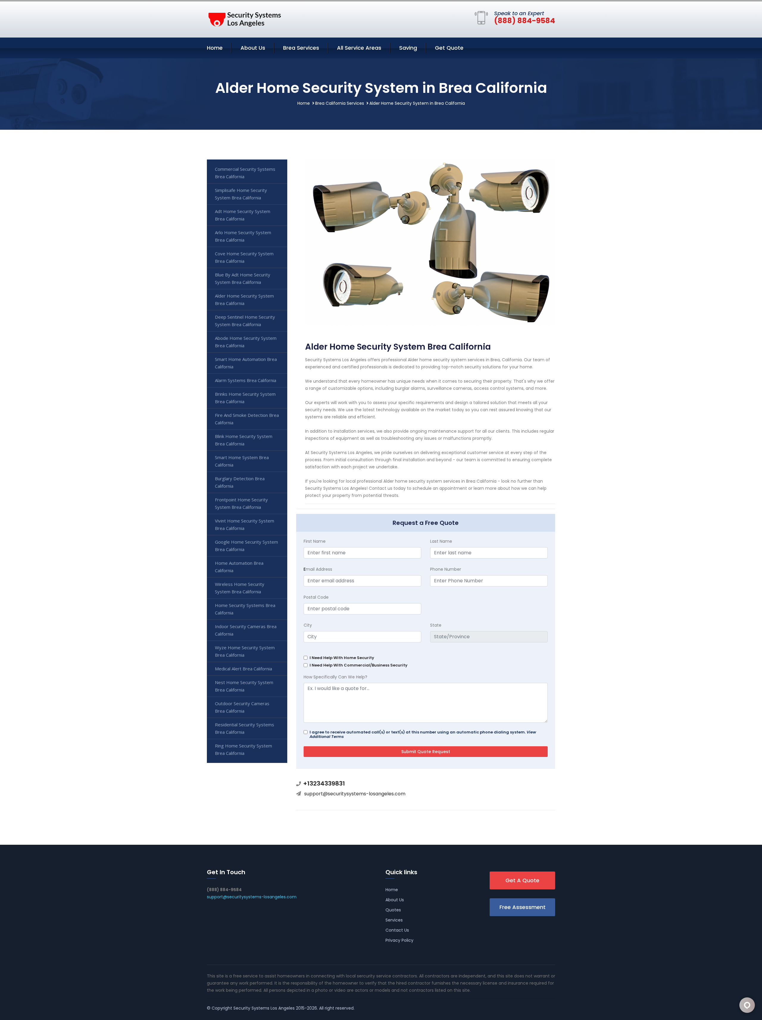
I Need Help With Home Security (342, 658)
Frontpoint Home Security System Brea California (241, 503)
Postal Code (316, 597)
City (308, 625)
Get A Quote (522, 880)
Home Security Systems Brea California (245, 609)
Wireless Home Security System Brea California (239, 588)
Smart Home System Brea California (242, 461)
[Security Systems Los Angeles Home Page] (244, 18)
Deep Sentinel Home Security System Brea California (245, 320)
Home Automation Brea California (239, 566)
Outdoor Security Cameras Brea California (242, 707)
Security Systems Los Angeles (264, 1008)
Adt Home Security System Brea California (242, 215)
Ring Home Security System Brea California (243, 749)
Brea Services (301, 47)
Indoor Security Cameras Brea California (246, 630)
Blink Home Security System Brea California (243, 440)
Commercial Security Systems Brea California (245, 172)
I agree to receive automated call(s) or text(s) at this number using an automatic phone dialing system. (423, 734)
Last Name (441, 541)
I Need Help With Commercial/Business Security (358, 665)
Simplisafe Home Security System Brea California (241, 194)
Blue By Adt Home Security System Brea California (242, 278)
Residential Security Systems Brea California (244, 728)
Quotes (393, 910)
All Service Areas (359, 47)
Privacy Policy (399, 940)
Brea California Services (339, 103)
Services (394, 920)
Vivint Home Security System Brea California (244, 524)
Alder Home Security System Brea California (244, 299)
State (435, 625)
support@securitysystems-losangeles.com (354, 793)
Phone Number (445, 569)
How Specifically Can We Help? (335, 677)
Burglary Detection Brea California (240, 482)
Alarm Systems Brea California (245, 380)
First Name (315, 541)
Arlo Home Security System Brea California (243, 236)
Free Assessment (522, 907)
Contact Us (397, 930)
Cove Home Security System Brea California (244, 257)
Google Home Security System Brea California (246, 545)
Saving (408, 47)
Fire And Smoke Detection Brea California (247, 418)
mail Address (318, 569)
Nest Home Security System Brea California (244, 686)
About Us (253, 47)
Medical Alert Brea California (243, 669)
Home (215, 47)
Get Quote (449, 47)
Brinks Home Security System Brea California (245, 397)
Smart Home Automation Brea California (246, 363)
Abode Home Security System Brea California (246, 341)
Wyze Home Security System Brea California (245, 651)
